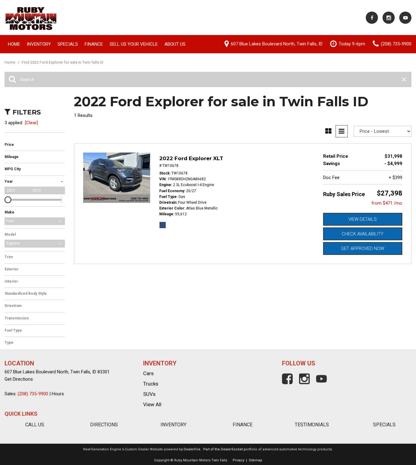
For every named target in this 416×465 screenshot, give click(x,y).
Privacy (238, 460)
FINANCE (242, 425)
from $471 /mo (387, 203)
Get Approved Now (362, 248)
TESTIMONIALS (312, 425)
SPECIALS (384, 425)
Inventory (39, 44)
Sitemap (255, 460)
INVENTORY (173, 425)
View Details (362, 219)
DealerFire (192, 449)
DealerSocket (232, 449)
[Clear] (31, 122)
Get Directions (19, 379)
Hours (58, 393)
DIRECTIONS (104, 425)
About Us (174, 44)
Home (14, 44)
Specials (68, 44)
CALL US (34, 425)
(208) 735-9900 (33, 393)
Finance (94, 44)
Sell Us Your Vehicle (134, 44)
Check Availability (362, 234)
